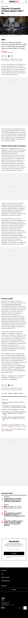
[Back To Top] (25, 608)
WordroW (3, 430)
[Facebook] (2, 56)
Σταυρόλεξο (19, 429)
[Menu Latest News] (26, 1)
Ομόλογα (16, 393)
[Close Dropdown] (26, 570)
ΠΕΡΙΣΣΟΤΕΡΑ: (4, 399)
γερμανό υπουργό (9, 130)
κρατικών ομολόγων (7, 151)
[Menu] (2, 1)
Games (7, 429)
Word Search (9, 430)
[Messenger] (9, 56)
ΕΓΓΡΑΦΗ (14, 589)
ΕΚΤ (7, 6)
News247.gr (13, 379)
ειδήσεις (10, 426)
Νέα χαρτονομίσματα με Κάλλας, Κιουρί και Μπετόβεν (14, 402)
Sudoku (24, 429)
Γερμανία (10, 393)
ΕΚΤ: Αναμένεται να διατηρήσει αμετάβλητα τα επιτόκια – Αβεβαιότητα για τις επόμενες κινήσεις (15, 413)
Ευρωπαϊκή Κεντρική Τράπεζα (12, 304)
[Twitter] (5, 56)
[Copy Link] (12, 56)
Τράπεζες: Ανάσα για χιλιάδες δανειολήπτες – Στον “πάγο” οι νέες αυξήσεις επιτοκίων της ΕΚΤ (14, 418)
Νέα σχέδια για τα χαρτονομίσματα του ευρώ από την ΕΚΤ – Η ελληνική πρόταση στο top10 (14, 406)
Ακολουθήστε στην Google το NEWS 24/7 (10, 424)
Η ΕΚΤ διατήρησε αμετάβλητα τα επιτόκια (13, 409)
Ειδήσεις (11, 375)
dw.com (12, 148)
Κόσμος (3, 6)
